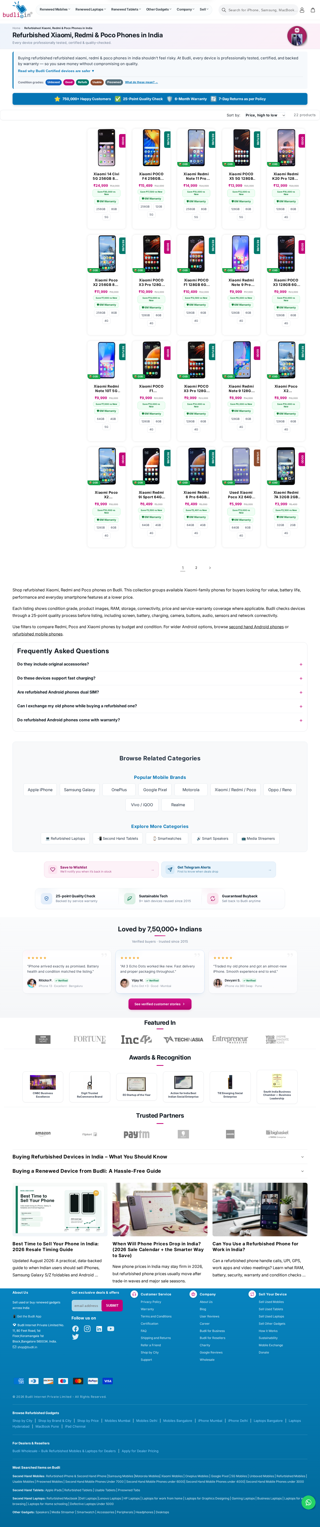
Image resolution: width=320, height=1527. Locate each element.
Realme (178, 804)
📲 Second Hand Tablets (118, 838)
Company (184, 9)
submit (112, 1305)
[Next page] (209, 567)
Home (16, 28)
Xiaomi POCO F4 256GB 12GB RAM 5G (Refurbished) (151, 176)
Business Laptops (269, 1498)
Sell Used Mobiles (271, 1302)
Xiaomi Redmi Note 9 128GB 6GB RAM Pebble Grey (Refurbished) (241, 388)
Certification (149, 1323)
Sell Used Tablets (271, 1309)
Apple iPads (53, 1490)
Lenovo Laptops (109, 1498)
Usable (97, 82)
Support (146, 1360)
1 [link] (183, 567)
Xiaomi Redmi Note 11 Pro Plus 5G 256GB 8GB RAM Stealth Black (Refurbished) (196, 176)
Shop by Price (88, 1421)
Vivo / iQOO (142, 804)
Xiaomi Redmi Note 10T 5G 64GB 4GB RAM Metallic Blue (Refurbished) (106, 388)
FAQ (143, 1331)
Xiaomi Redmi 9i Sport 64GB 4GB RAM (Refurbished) (151, 494)
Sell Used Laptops (271, 1316)
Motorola (191, 789)
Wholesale (207, 1360)
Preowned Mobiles (49, 1481)
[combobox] (258, 10)
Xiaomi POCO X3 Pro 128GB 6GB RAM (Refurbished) (196, 388)
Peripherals (125, 1512)
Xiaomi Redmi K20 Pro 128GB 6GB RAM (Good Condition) (286, 176)
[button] (54, 10)
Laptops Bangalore (268, 1421)
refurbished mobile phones (37, 633)
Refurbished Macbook (62, 1498)
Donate (264, 1352)
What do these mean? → (141, 82)
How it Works (268, 1331)
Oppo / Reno (280, 789)
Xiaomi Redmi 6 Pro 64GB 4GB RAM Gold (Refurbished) (196, 494)
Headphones (144, 1512)
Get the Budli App (29, 1316)
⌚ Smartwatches (166, 838)
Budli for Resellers (212, 1338)
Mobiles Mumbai (117, 1421)
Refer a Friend (151, 1345)
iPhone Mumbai (210, 1421)
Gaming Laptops (243, 1498)
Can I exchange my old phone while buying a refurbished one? (77, 705)
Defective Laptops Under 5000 (92, 1504)
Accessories (105, 1512)
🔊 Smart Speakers (212, 838)
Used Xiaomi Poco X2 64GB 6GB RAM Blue (241, 494)
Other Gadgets (157, 9)
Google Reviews (211, 1352)
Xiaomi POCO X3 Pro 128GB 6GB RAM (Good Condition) (151, 282)
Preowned (114, 82)
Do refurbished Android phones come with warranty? (68, 719)
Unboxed (54, 82)
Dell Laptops (88, 1498)
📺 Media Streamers (258, 838)
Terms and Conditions (156, 1316)
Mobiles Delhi (146, 1421)
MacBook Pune (47, 1426)
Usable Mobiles (23, 1481)
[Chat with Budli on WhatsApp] (309, 1502)
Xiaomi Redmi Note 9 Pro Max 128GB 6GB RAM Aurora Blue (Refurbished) (241, 282)
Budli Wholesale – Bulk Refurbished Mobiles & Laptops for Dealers (64, 1451)
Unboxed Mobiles (262, 1476)
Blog (203, 1309)
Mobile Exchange (271, 1345)
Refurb (82, 82)
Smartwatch (85, 1512)
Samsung (115, 1476)
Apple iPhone (40, 789)
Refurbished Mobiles (290, 1476)
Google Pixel (155, 789)
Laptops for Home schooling (48, 1504)
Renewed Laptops (89, 9)
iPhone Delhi (238, 1421)
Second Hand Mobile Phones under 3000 (275, 1481)
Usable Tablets (105, 1490)
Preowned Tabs (129, 1490)
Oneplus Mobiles (196, 1476)
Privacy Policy (151, 1302)
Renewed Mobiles (54, 9)
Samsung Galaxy (79, 789)
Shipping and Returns (156, 1338)
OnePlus (119, 789)
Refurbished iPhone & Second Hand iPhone (76, 1476)
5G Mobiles (239, 1476)
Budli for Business (212, 1331)
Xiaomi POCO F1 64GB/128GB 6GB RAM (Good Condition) (151, 388)
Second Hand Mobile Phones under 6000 (155, 1481)
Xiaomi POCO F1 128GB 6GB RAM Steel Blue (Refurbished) (196, 282)
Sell (203, 9)
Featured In (160, 1022)
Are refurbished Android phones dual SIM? (58, 692)
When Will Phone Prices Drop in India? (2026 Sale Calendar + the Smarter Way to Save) (158, 1249)
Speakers (42, 1512)
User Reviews (209, 1316)
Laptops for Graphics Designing (207, 1498)
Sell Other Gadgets (272, 1323)
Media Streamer (63, 1512)
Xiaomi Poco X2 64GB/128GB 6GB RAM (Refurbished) (286, 388)
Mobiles (128, 1476)
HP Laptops (132, 1498)
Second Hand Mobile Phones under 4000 (215, 1481)
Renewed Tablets (124, 9)
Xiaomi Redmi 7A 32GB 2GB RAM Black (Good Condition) (286, 494)
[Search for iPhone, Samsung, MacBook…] (224, 10)
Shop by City (150, 1352)
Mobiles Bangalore (177, 1421)
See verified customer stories (157, 1004)
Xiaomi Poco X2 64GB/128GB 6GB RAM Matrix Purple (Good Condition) (106, 494)
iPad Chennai (75, 1426)
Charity (205, 1345)
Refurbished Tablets (78, 1490)
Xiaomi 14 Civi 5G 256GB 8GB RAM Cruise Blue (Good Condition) (106, 176)
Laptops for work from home (162, 1498)
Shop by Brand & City (54, 1421)
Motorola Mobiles (147, 1476)
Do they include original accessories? (53, 663)
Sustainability (268, 1338)
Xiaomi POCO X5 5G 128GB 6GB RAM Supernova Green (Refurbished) (241, 176)
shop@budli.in (27, 1347)
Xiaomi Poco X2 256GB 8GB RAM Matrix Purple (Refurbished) (106, 282)
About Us (206, 1302)
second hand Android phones (256, 626)
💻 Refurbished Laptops (65, 838)
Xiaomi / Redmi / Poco (235, 789)
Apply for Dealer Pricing (140, 1451)
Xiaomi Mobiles (172, 1476)
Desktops (162, 1512)
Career (205, 1323)
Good (68, 82)
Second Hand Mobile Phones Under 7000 (94, 1481)
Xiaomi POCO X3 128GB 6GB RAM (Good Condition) (286, 282)
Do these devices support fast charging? (56, 678)
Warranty (147, 1309)
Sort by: (233, 115)
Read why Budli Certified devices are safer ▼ (56, 71)
